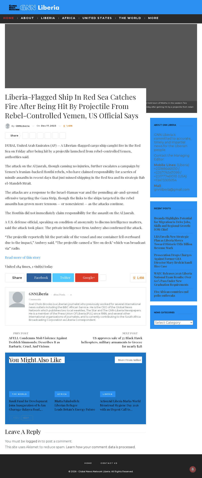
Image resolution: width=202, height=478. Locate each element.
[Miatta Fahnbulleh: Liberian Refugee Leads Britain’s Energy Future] (76, 382)
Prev (16, 417)
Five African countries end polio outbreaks (171, 293)
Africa (62, 394)
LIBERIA (48, 18)
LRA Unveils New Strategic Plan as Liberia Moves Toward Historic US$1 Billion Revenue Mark (173, 242)
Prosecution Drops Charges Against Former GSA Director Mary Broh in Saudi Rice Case (173, 260)
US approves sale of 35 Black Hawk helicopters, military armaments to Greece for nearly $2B (111, 342)
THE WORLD (130, 18)
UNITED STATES (97, 18)
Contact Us (109, 463)
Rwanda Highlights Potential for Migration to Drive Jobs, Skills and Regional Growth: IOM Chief (173, 223)
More (153, 18)
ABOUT (27, 18)
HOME (8, 18)
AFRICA (69, 18)
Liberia (108, 394)
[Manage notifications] (193, 469)
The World (19, 394)
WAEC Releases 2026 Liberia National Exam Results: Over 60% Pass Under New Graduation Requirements (173, 279)
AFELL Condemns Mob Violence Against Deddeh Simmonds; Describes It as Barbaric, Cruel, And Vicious (38, 342)
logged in (33, 441)
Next (26, 417)
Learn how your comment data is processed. (101, 447)
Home (88, 463)
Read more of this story (23, 257)
